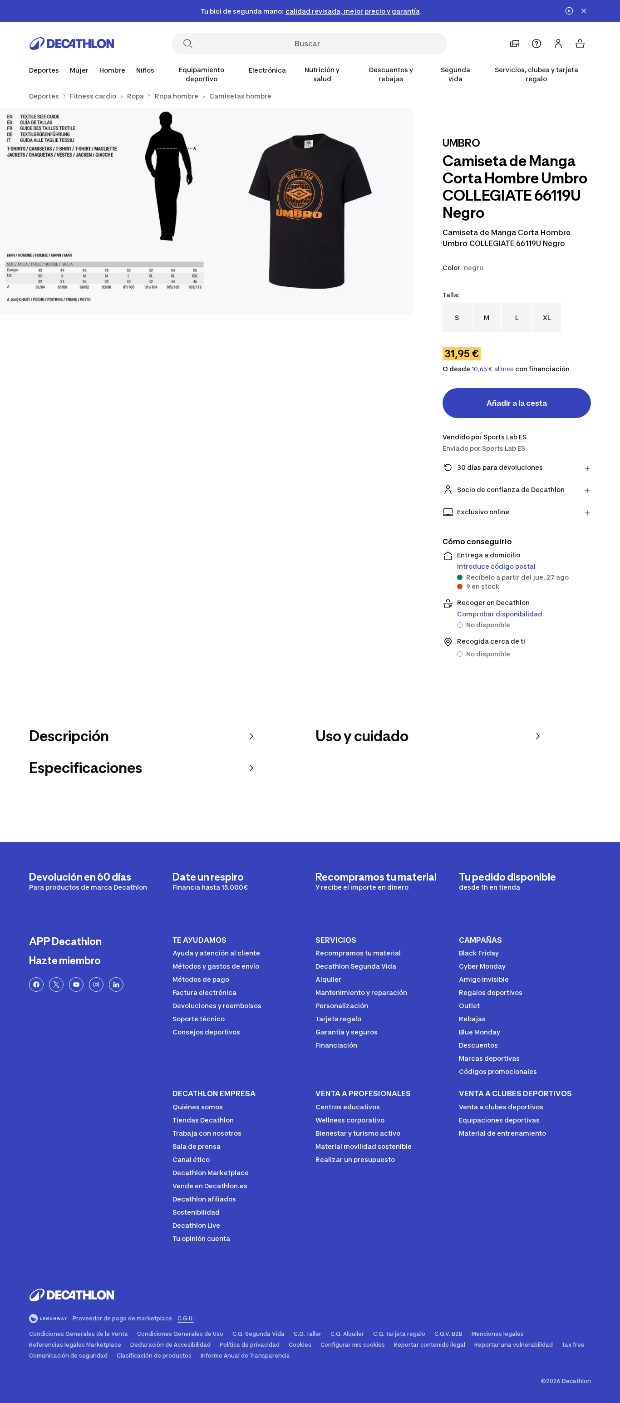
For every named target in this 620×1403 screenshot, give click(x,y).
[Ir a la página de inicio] (71, 43)
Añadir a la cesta (517, 403)
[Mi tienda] (515, 43)
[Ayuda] (536, 43)
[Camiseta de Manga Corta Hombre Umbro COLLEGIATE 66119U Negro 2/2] (103, 211)
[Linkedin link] (116, 984)
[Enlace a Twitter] (56, 984)
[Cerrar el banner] (583, 11)
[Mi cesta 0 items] (580, 43)
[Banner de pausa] (569, 11)
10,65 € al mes (493, 369)
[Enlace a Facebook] (36, 984)
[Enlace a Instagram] (96, 984)
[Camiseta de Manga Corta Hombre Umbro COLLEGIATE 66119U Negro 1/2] (310, 211)
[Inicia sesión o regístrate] (558, 43)
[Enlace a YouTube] (76, 984)
